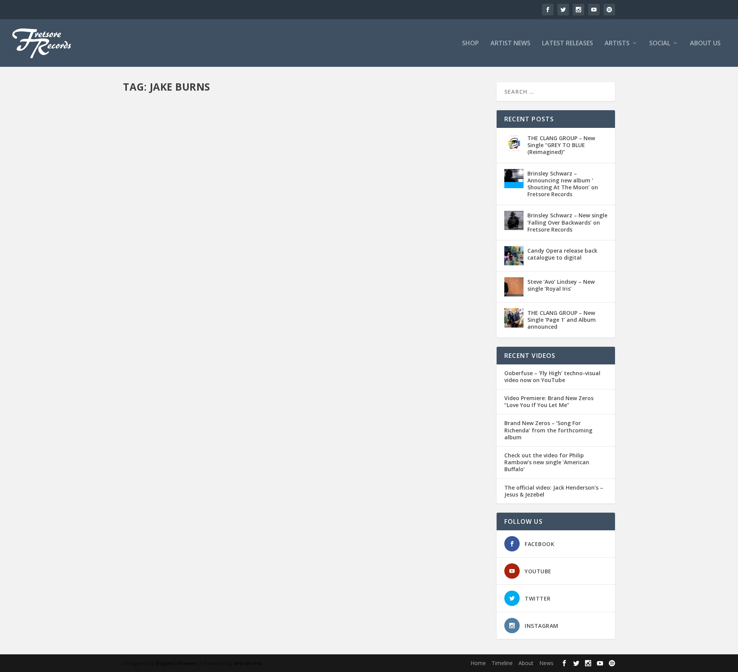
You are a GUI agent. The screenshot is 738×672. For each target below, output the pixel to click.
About (526, 663)
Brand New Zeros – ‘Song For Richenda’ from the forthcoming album (548, 430)
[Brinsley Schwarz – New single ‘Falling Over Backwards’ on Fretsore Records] (514, 220)
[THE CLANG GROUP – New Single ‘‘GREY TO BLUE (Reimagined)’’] (514, 143)
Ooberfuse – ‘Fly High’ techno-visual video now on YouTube (552, 377)
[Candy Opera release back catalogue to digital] (514, 255)
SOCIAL (659, 43)
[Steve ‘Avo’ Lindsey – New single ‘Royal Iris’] (514, 286)
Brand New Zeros (231, 281)
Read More (150, 312)
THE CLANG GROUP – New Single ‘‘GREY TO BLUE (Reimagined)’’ (561, 145)
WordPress (248, 663)
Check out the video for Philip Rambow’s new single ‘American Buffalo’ (546, 462)
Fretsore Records (156, 281)
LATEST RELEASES (567, 43)
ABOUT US (705, 43)
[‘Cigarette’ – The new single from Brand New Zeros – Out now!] (257, 178)
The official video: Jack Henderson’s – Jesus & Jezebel (553, 491)
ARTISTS (617, 43)
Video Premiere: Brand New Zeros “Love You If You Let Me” (548, 402)
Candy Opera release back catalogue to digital (562, 254)
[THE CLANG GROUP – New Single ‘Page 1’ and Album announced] (514, 318)
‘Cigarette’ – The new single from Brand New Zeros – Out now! (241, 269)
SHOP (470, 43)
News (281, 281)
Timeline (502, 663)
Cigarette (263, 281)
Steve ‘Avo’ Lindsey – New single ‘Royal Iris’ (561, 285)
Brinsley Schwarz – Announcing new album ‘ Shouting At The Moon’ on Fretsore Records (562, 184)
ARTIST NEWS (510, 43)
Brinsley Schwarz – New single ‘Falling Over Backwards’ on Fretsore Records (567, 222)
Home (478, 663)
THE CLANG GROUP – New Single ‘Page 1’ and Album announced (561, 319)
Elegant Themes (176, 663)
